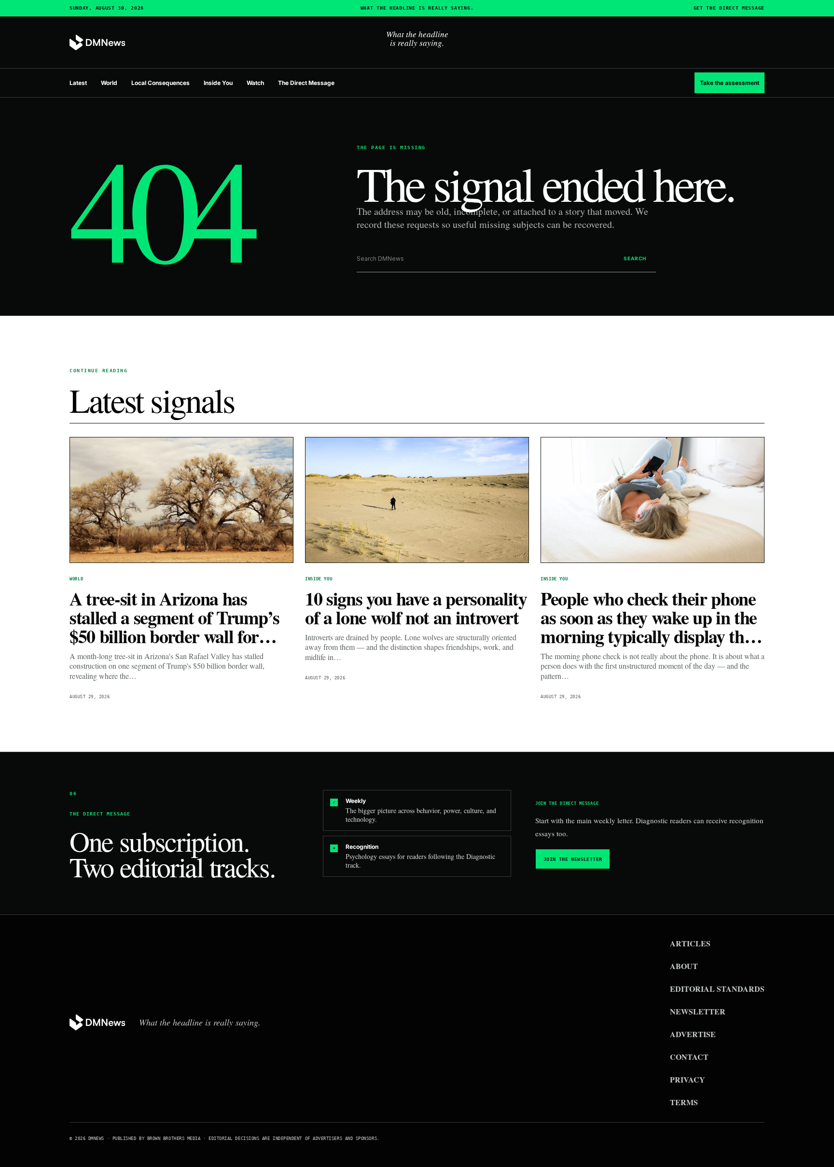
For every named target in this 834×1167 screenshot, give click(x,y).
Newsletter (697, 1011)
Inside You (218, 82)
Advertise (693, 1034)
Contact (689, 1056)
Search (635, 258)
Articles (690, 943)
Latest (78, 82)
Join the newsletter (572, 859)
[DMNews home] (97, 43)
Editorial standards (717, 988)
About (684, 965)
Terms (684, 1102)
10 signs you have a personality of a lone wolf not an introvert (416, 608)
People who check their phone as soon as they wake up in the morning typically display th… (651, 617)
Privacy (687, 1079)
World (109, 82)
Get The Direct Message (729, 8)
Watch (255, 82)
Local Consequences (160, 82)
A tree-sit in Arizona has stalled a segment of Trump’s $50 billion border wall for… (174, 617)
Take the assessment (729, 82)
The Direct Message (306, 82)
